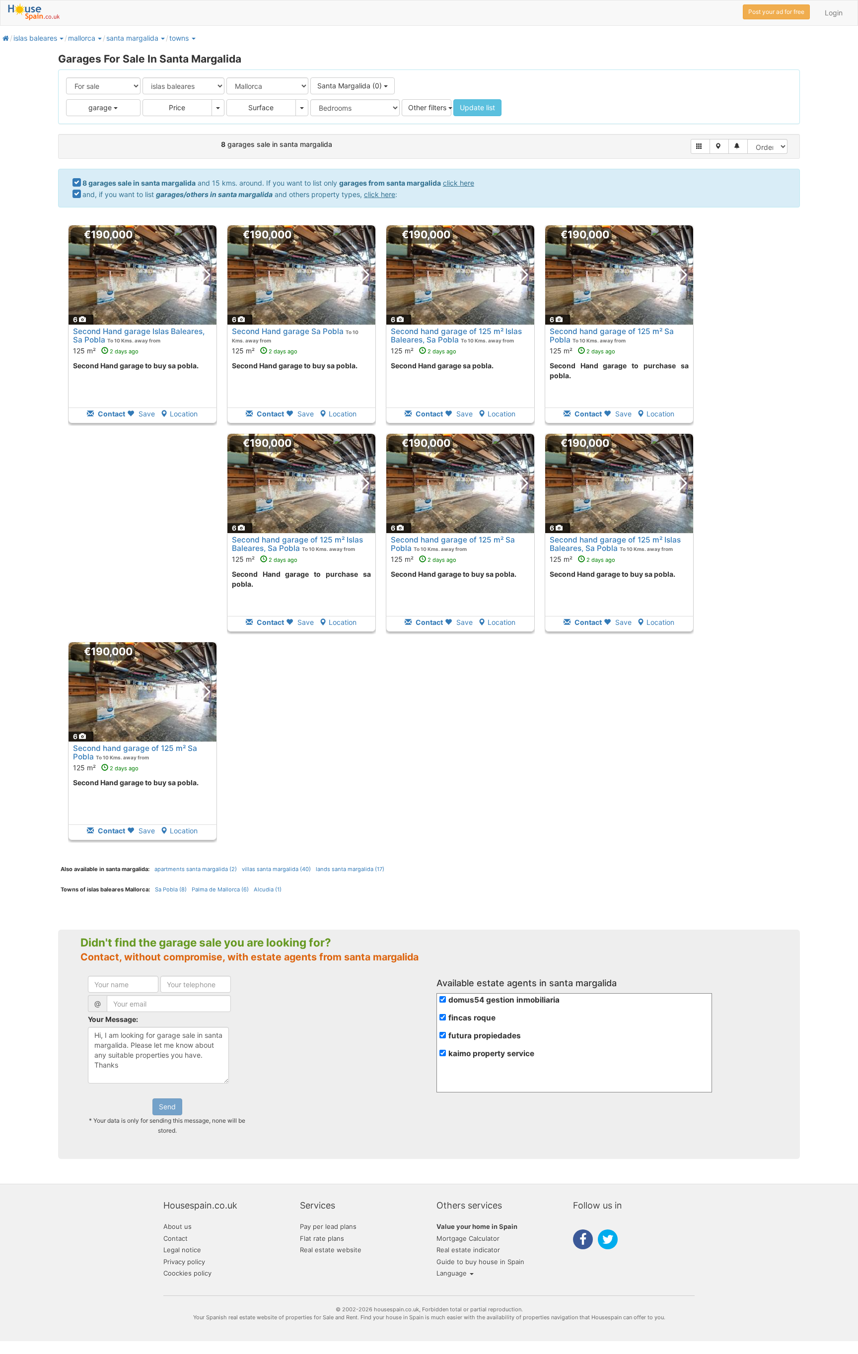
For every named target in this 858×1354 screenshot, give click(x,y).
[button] (61, 38)
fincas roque (472, 1017)
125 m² (106, 350)
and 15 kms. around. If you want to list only (278, 183)
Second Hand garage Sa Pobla (288, 331)
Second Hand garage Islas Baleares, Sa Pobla (139, 335)
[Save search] (738, 146)
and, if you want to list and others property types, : (239, 194)
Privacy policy (184, 1262)
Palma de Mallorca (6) (220, 889)
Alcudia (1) (268, 889)
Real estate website (330, 1250)
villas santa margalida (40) (276, 869)
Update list (477, 107)
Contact (175, 1238)
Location (184, 413)
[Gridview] (700, 146)
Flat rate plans (322, 1238)
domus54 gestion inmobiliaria (504, 1000)
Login (834, 12)
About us (177, 1226)
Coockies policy (187, 1273)
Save (146, 413)
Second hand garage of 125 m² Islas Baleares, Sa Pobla (456, 335)
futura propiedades (484, 1035)
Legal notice (182, 1250)
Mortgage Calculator (468, 1238)
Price (177, 107)
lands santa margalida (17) (350, 869)
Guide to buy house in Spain (480, 1262)
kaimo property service (491, 1053)
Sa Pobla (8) (171, 889)
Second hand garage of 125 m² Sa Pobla (612, 335)
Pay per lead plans (328, 1226)
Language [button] (452, 1273)
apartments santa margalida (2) (195, 869)
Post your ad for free (776, 11)
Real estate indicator (468, 1250)
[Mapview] (719, 146)
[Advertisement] (142, 539)
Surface (261, 107)
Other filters (428, 107)
